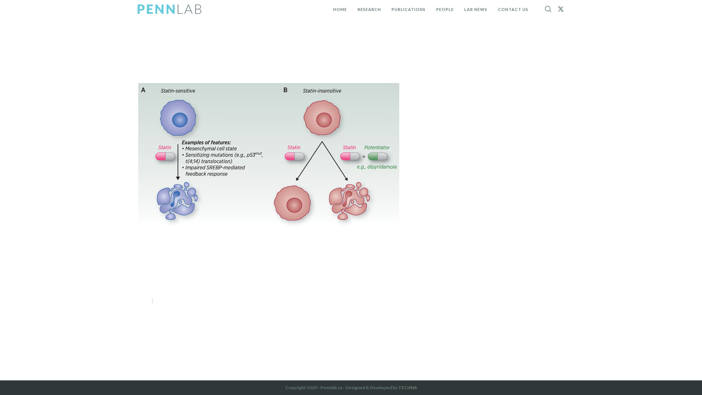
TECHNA (407, 387)
